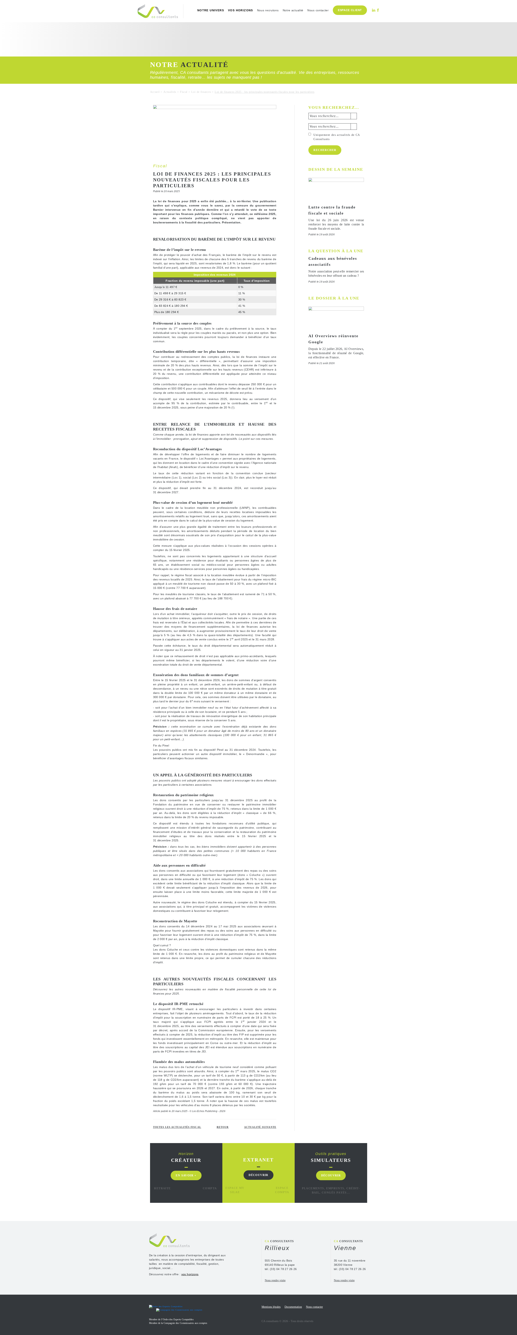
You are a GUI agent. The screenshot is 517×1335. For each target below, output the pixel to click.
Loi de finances (201, 91)
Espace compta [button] (282, 1190)
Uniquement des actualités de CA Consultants (336, 137)
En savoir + (186, 1175)
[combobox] (332, 116)
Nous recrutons (268, 10)
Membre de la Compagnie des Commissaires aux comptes (178, 1323)
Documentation (293, 1306)
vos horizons (240, 10)
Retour (223, 1127)
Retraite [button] (162, 1188)
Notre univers (210, 10)
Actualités (169, 91)
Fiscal (183, 91)
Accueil (155, 91)
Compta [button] (210, 1188)
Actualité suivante (260, 1127)
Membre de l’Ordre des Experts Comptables (171, 1319)
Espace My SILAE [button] (234, 1190)
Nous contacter (318, 10)
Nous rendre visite (275, 1280)
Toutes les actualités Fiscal (177, 1127)
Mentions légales (271, 1306)
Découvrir (258, 1175)
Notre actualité (293, 10)
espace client (350, 10)
